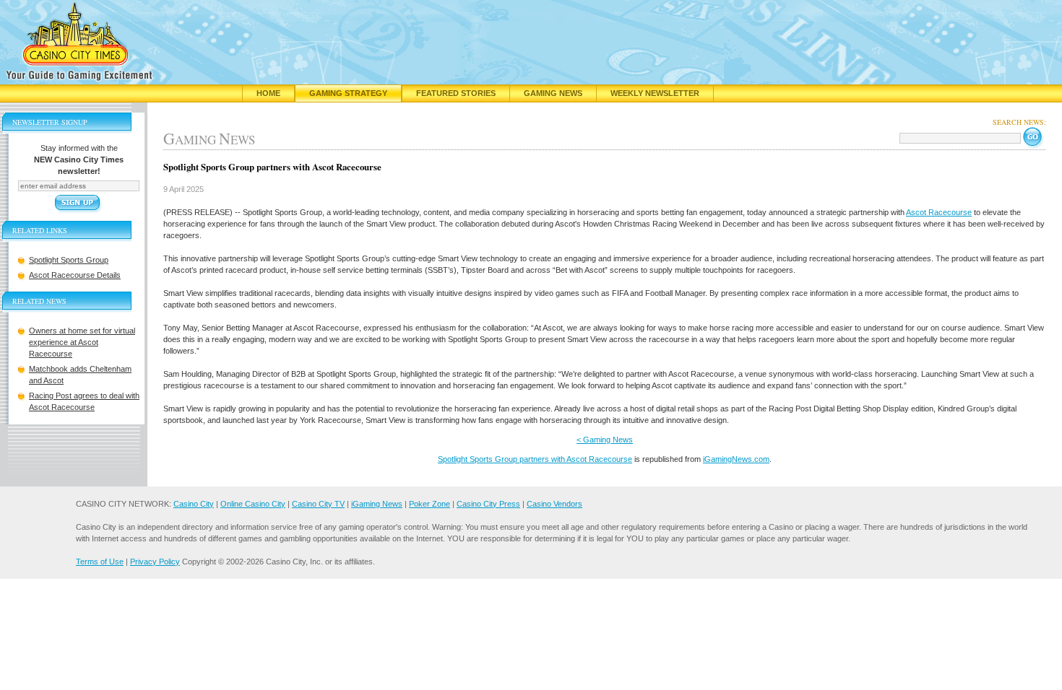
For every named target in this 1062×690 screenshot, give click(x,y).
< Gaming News (605, 439)
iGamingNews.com (736, 459)
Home (268, 93)
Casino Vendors (554, 503)
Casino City (193, 503)
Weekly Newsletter (654, 93)
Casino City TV (318, 503)
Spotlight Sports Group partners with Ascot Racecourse (535, 459)
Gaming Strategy (348, 93)
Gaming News (553, 93)
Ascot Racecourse (939, 212)
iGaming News (376, 503)
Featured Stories (456, 93)
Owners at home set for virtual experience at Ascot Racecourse (82, 342)
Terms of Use (100, 561)
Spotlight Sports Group (68, 260)
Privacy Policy (155, 561)
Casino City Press (488, 503)
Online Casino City (252, 503)
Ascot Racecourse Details (75, 275)
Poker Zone (429, 503)
